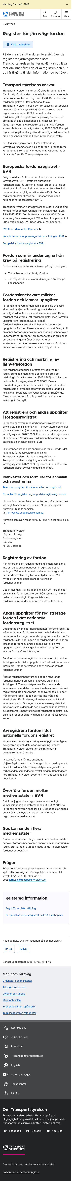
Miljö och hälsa (12, 1000)
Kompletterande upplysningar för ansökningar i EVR (33, 236)
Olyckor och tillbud (14, 993)
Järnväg (10, 23)
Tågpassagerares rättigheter (19, 1012)
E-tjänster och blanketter (17, 980)
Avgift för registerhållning (21, 908)
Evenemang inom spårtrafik (19, 1006)
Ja (10, 948)
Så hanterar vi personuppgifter (21, 1172)
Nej (25, 948)
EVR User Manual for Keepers (20, 229)
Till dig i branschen (14, 987)
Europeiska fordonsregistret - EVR (23, 243)
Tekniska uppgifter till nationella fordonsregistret (32, 487)
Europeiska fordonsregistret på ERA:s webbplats (34, 915)
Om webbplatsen (13, 1164)
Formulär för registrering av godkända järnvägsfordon (34, 494)
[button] (45, 14)
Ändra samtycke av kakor (40, 1164)
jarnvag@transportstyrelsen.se (25, 512)
